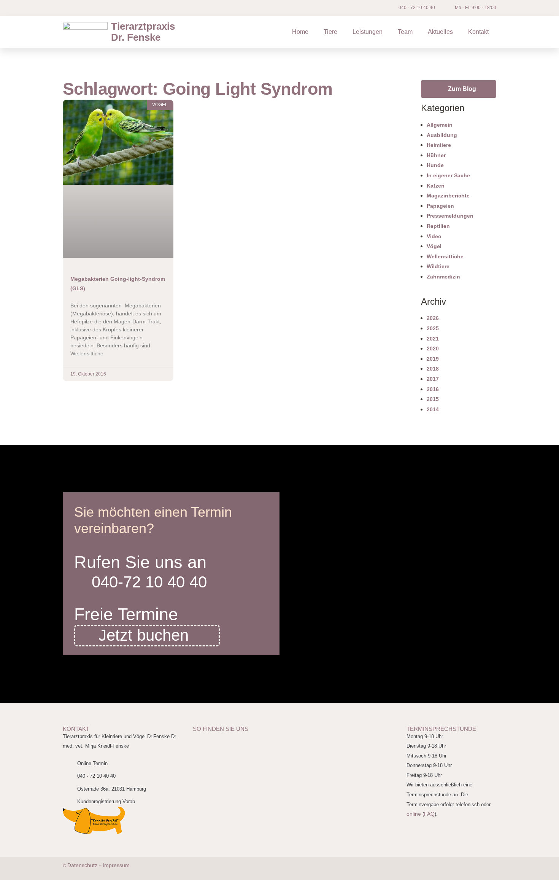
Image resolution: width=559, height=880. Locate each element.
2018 (433, 369)
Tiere (330, 32)
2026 (433, 318)
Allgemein (440, 125)
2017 (433, 379)
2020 (433, 348)
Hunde (435, 165)
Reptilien (438, 226)
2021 (433, 339)
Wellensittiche (445, 256)
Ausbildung (442, 135)
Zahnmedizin (443, 277)
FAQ (429, 814)
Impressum (116, 865)
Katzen (436, 186)
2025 (433, 328)
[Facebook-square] (74, 8)
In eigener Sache (448, 175)
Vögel (434, 246)
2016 (433, 389)
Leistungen (368, 32)
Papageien (440, 206)
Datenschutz (83, 865)
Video (434, 236)
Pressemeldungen (450, 216)
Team (405, 32)
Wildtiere (438, 266)
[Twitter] (458, 868)
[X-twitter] (91, 8)
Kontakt (478, 32)
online (414, 814)
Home (300, 32)
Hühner (436, 155)
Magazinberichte (448, 196)
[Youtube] (108, 8)
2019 (433, 359)
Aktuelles (440, 32)
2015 (433, 399)
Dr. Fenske (143, 32)
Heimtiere (439, 145)
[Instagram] (125, 8)
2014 (433, 409)
